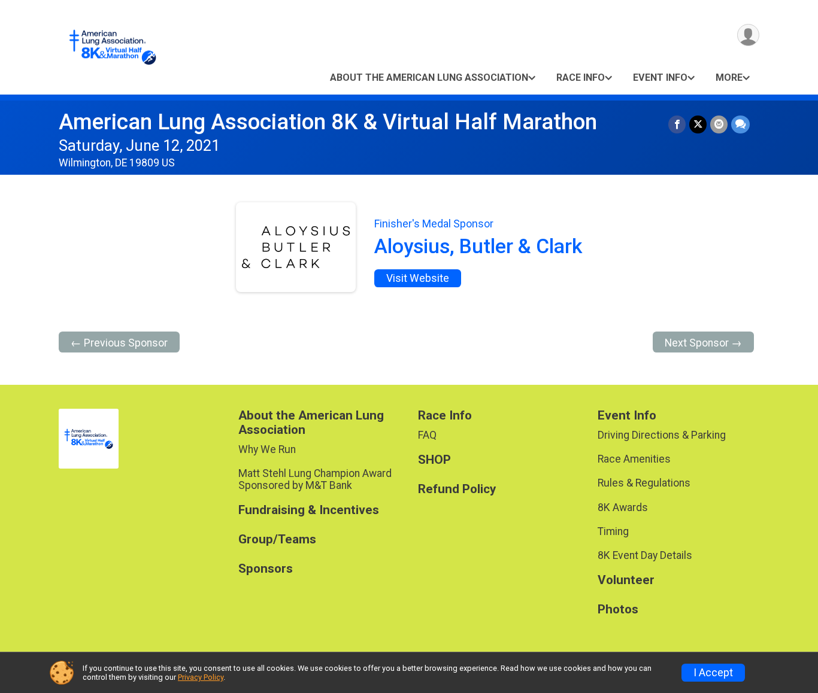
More (729, 77)
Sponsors (265, 569)
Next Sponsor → (703, 343)
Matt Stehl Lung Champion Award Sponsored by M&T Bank (315, 479)
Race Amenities (634, 459)
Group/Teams (277, 539)
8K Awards (623, 507)
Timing (613, 531)
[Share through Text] (740, 124)
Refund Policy (457, 489)
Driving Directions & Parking (662, 435)
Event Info (660, 77)
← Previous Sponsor (119, 343)
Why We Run (267, 449)
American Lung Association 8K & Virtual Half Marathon (328, 122)
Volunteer (626, 580)
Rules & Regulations (644, 483)
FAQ (427, 435)
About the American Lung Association (429, 77)
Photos (618, 609)
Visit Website (417, 278)
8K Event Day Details (645, 555)
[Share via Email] (719, 124)
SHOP (434, 460)
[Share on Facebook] (677, 124)
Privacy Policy (200, 677)
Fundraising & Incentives (308, 510)
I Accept (713, 673)
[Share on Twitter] (698, 124)
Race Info (580, 77)
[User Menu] (748, 35)
